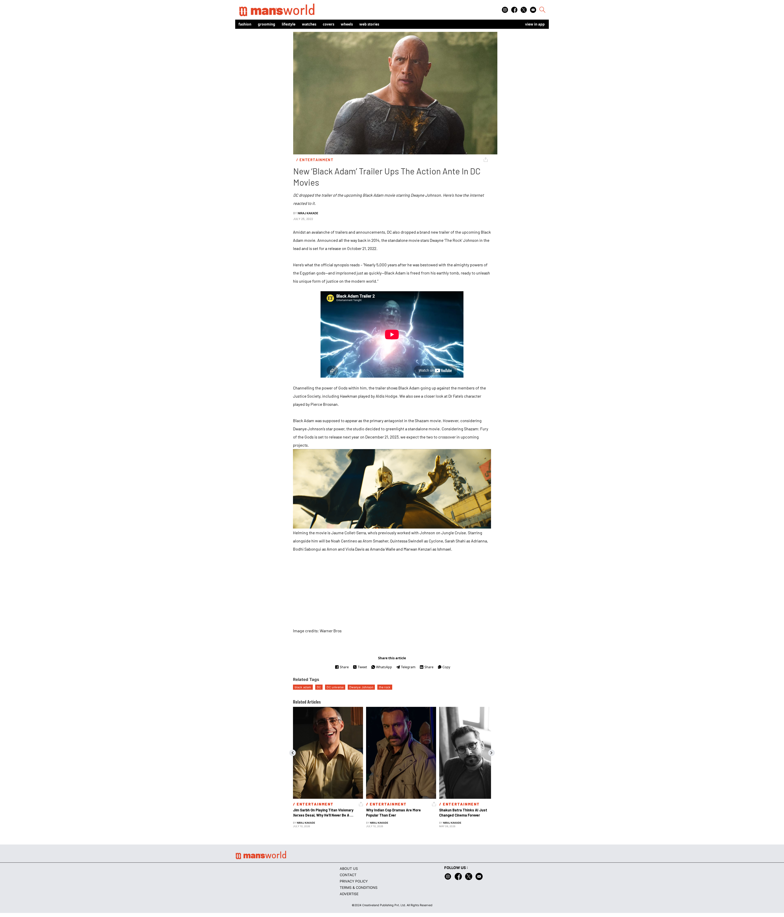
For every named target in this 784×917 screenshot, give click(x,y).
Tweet (362, 667)
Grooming (266, 24)
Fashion (244, 24)
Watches (309, 24)
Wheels (347, 24)
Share (344, 667)
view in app (535, 24)
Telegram (408, 667)
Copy (446, 667)
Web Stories (369, 24)
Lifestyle (288, 24)
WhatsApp (384, 667)
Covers (328, 24)
